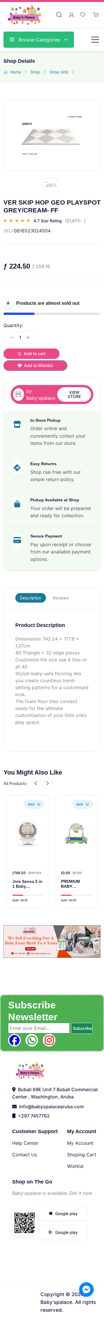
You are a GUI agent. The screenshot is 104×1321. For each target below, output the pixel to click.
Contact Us (24, 1154)
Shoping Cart (81, 1154)
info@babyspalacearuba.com (50, 1106)
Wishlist (75, 1166)
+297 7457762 (33, 1116)
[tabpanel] (52, 674)
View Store (74, 394)
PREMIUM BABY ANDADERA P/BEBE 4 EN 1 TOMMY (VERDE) (75, 884)
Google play (66, 1213)
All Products (15, 783)
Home (15, 71)
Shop (35, 71)
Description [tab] (30, 597)
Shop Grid (58, 71)
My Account (80, 1143)
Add (31, 804)
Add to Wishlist (38, 365)
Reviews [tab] (60, 597)
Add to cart (34, 353)
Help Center (25, 1143)
